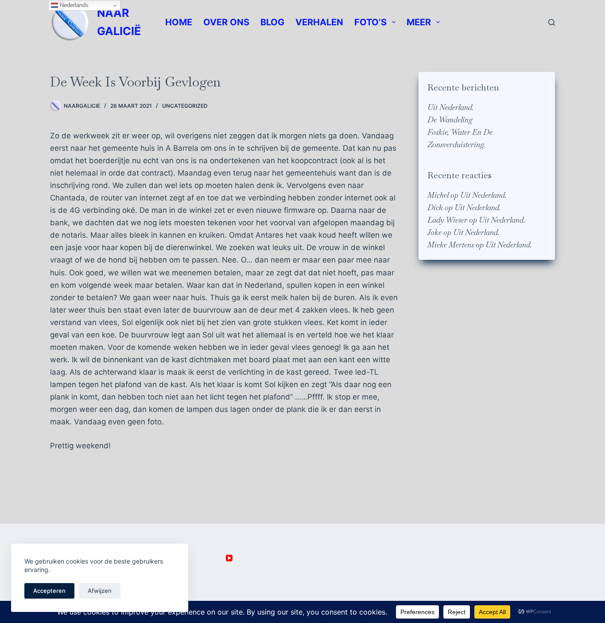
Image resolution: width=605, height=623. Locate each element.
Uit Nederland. (450, 107)
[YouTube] (229, 558)
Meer (419, 22)
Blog (272, 22)
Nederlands (73, 5)
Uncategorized (185, 105)
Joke (434, 232)
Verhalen (319, 22)
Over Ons (226, 22)
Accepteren (49, 590)
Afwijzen (100, 590)
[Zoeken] (551, 22)
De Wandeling (450, 120)
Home (178, 22)
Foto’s (370, 22)
